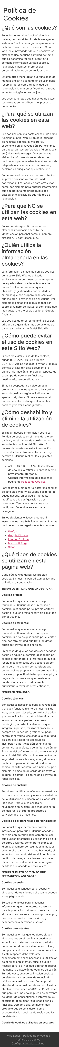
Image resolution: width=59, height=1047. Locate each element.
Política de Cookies (33, 481)
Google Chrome (18, 535)
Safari (11, 547)
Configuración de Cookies (28, 1043)
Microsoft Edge (17, 543)
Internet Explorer (18, 539)
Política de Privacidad (36, 1035)
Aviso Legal (13, 1035)
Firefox (12, 531)
